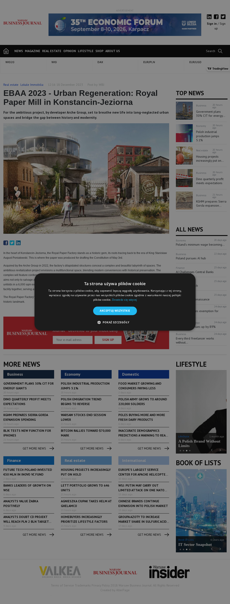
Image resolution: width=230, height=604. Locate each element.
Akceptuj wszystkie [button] (115, 311)
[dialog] (115, 302)
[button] (115, 322)
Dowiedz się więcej (124, 300)
